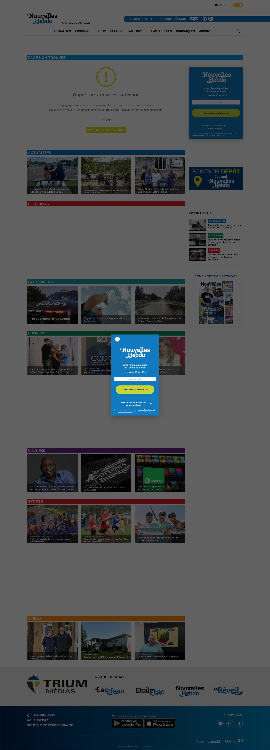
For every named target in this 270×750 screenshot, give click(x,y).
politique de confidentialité (146, 410)
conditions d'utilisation (125, 411)
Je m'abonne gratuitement (135, 389)
